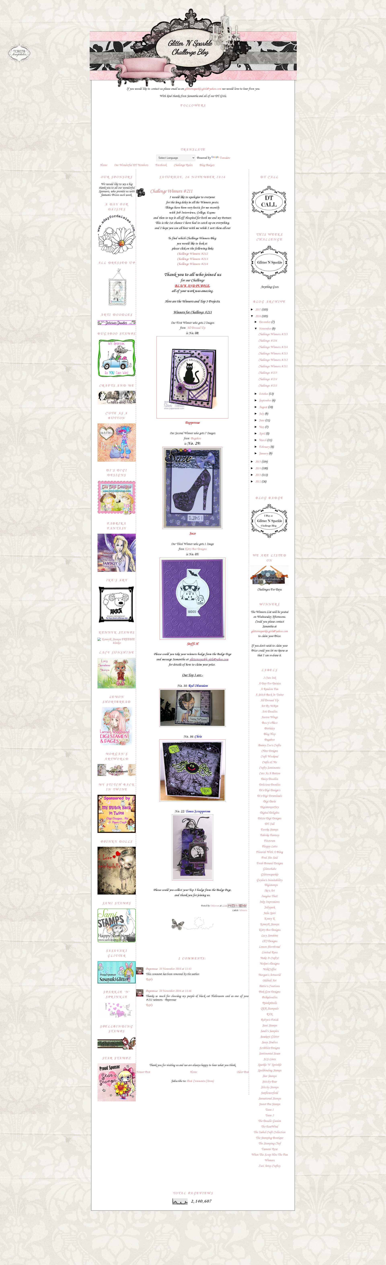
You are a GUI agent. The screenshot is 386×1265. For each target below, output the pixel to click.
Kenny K (269, 919)
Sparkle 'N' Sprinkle (269, 1065)
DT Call (269, 824)
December (265, 322)
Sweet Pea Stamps (269, 1104)
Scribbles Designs (269, 1048)
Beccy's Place (269, 723)
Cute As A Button (269, 773)
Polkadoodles (269, 997)
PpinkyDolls (269, 1003)
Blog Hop (269, 734)
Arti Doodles (269, 711)
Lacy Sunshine (269, 935)
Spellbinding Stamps (269, 1070)
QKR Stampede (269, 1009)
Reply (149, 979)
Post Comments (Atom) (200, 1081)
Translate (224, 158)
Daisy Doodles (269, 779)
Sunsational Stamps (269, 1098)
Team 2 (269, 1115)
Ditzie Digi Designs (269, 818)
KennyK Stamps (269, 924)
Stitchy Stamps (269, 1087)
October (264, 394)
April (262, 434)
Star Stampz (269, 1076)
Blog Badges (206, 165)
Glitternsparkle (269, 874)
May (262, 427)
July (262, 414)
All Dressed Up (196, 328)
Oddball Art (269, 980)
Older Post (243, 1072)
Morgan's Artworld (269, 975)
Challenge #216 (267, 341)
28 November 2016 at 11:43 (175, 969)
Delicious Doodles (269, 785)
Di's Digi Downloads (269, 796)
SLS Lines (269, 1059)
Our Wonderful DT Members (131, 165)
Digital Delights (269, 813)
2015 (258, 462)
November (265, 329)
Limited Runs (269, 952)
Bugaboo (196, 438)
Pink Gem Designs (269, 992)
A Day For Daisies (269, 683)
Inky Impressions (269, 902)
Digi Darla (269, 801)
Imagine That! (269, 896)
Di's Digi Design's (269, 790)
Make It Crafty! (269, 958)
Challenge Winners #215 (272, 334)
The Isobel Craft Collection (269, 1132)
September (265, 400)
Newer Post (143, 1072)
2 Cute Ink (269, 678)
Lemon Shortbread (269, 947)
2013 (258, 475)
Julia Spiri (269, 913)
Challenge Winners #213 (192, 259)
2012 (258, 481)
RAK (269, 1014)
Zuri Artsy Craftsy (269, 1166)
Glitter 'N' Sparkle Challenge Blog (189, 47)
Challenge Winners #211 (272, 366)
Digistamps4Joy (269, 807)
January (264, 453)
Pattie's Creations (269, 986)
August (263, 407)
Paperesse (152, 969)
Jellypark (269, 907)
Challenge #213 (267, 386)
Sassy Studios (269, 1042)
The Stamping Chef (269, 1143)
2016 (258, 316)
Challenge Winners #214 (192, 264)
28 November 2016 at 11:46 (175, 991)
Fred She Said (269, 858)
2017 (258, 309)
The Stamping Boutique (269, 1138)
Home (103, 165)
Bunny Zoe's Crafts (269, 745)
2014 (258, 468)
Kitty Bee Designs (195, 549)
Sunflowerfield (269, 1093)
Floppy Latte (269, 846)
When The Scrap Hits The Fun (269, 1155)
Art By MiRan (269, 706)
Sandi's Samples (269, 1031)
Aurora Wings (269, 717)
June (262, 420)
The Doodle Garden (269, 1121)
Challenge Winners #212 (192, 254)
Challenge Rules (183, 165)
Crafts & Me (269, 762)
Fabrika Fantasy (269, 835)
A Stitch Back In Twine (269, 695)
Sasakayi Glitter (269, 1037)
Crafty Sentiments (269, 768)
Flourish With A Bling (269, 852)
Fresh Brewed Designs (269, 863)
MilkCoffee (269, 969)
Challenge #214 (267, 379)
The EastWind (269, 1127)
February (264, 447)
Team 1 (269, 1110)
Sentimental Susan (269, 1053)
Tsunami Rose (269, 1149)
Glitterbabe (269, 869)
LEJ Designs (269, 941)
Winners (243, 910)
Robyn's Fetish (269, 1020)
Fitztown (269, 841)
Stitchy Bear (269, 1082)
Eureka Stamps (269, 829)
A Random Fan (269, 689)
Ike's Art (269, 891)
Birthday (269, 728)
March (263, 440)
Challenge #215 (267, 373)
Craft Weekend (269, 756)
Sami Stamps (269, 1025)
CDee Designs (269, 751)
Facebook (160, 165)
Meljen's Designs (269, 964)
